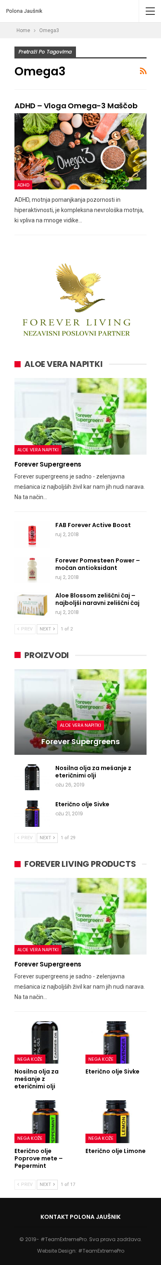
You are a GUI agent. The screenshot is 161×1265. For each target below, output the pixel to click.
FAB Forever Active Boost (93, 525)
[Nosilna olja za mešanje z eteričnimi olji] (32, 777)
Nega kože (30, 1059)
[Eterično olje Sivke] (32, 814)
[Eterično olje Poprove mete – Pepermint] (45, 1121)
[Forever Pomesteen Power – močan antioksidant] (32, 570)
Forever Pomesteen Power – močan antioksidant (97, 564)
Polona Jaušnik (24, 11)
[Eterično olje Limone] (116, 1121)
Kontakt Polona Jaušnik (80, 1217)
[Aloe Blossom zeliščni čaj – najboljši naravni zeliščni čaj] (32, 605)
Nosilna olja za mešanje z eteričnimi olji (93, 772)
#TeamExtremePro (101, 1250)
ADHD (23, 185)
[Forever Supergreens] (80, 416)
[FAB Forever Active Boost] (32, 534)
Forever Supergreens (47, 464)
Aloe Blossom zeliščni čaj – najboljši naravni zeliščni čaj (97, 599)
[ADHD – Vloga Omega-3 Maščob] (80, 151)
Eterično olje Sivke (82, 804)
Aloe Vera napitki (38, 449)
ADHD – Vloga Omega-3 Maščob (75, 105)
